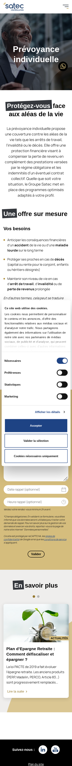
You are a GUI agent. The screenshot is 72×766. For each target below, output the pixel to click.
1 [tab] (34, 596)
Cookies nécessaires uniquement (36, 456)
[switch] (62, 372)
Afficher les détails (47, 412)
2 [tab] (38, 596)
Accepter (36, 425)
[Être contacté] (63, 66)
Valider (36, 554)
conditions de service (55, 539)
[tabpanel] (36, 651)
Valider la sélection (36, 440)
